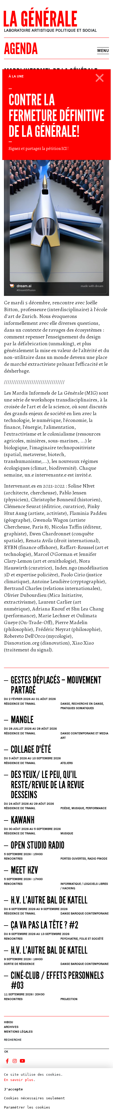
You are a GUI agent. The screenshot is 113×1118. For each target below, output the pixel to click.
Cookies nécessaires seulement (34, 1098)
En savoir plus (18, 1080)
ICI (64, 148)
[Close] (100, 76)
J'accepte (13, 1089)
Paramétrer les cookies (27, 1107)
